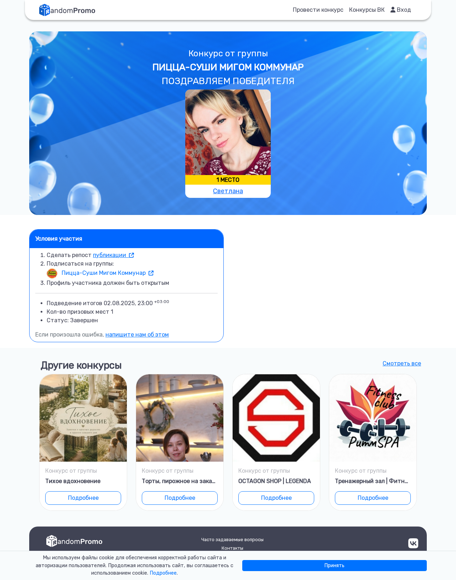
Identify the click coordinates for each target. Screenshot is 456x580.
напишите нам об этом (137, 334)
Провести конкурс (318, 9)
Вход (403, 9)
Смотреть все (402, 363)
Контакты (232, 548)
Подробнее (83, 497)
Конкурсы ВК (367, 9)
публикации (111, 255)
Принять (334, 566)
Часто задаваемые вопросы (232, 539)
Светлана (228, 191)
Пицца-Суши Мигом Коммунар (104, 273)
